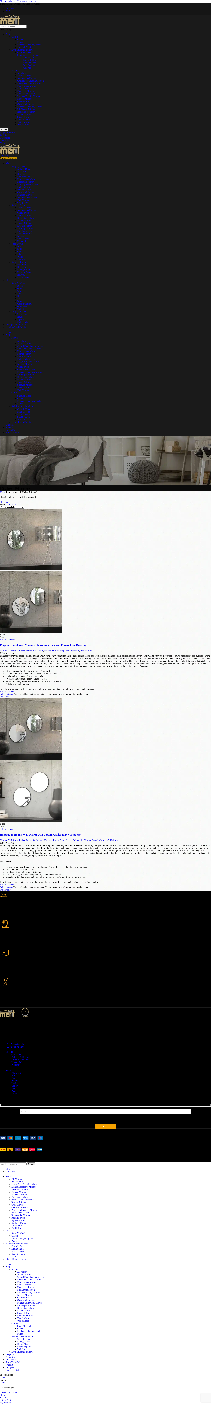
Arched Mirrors (24, 75)
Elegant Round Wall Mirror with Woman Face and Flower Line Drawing (43, 645)
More (8, 1070)
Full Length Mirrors (26, 93)
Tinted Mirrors (23, 122)
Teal (19, 298)
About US (16, 1073)
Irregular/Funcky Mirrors (28, 96)
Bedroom (21, 267)
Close (2, 1377)
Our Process (14, 1079)
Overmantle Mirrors (26, 104)
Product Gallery (15, 1084)
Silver (20, 254)
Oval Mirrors (23, 101)
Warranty (15, 1065)
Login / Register (13, 1370)
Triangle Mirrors (24, 233)
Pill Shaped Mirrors (26, 109)
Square (20, 319)
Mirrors (14, 70)
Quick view (5, 696)
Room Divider (29, 62)
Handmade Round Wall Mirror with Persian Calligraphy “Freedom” (41, 834)
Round (20, 317)
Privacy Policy (18, 1062)
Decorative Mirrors (25, 182)
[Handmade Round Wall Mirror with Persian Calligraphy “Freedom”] (31, 759)
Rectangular (22, 314)
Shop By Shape (18, 205)
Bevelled (21, 174)
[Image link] (21, 1139)
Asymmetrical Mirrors (27, 78)
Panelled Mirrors (24, 195)
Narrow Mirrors (24, 99)
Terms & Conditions (20, 1059)
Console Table (29, 57)
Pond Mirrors (23, 238)
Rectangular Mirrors (26, 112)
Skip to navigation (8, 1)
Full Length (22, 322)
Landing (15, 1093)
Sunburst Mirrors (25, 119)
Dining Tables (29, 60)
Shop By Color (18, 244)
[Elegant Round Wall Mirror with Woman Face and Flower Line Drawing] (31, 569)
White (20, 257)
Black (20, 246)
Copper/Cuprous (24, 304)
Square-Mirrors (24, 117)
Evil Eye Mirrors (24, 226)
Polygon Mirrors (24, 231)
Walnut (20, 309)
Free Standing (23, 176)
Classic (20, 39)
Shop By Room (18, 262)
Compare (10, 1367)
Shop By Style (18, 166)
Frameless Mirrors (25, 91)
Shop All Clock (24, 47)
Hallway (21, 275)
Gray (19, 251)
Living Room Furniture (22, 50)
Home (3, 492)
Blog (13, 1075)
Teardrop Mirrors (25, 228)
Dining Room (23, 269)
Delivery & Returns (20, 1057)
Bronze (20, 301)
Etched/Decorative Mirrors (29, 83)
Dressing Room (24, 272)
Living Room (23, 277)
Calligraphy (22, 202)
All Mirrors (22, 73)
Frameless (21, 259)
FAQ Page (13, 1089)
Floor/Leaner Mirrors (26, 86)
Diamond (21, 241)
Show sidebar (6, 502)
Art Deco (21, 171)
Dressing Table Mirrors (27, 184)
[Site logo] (10, 24)
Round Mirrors (24, 114)
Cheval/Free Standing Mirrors (30, 81)
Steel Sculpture (30, 65)
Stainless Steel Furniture (28, 55)
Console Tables (24, 52)
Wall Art (27, 68)
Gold (19, 249)
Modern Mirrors (24, 189)
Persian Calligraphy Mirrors (29, 106)
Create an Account (8, 1392)
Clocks (14, 37)
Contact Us (16, 1054)
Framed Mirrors (24, 88)
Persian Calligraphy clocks (29, 44)
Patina (20, 42)
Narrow (20, 236)
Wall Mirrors (23, 124)
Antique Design (24, 169)
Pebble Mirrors (24, 215)
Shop (8, 34)
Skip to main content (26, 1)
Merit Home (11, 1052)
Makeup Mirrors (24, 187)
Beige (20, 296)
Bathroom (21, 264)
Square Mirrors (24, 223)
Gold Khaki (22, 306)
